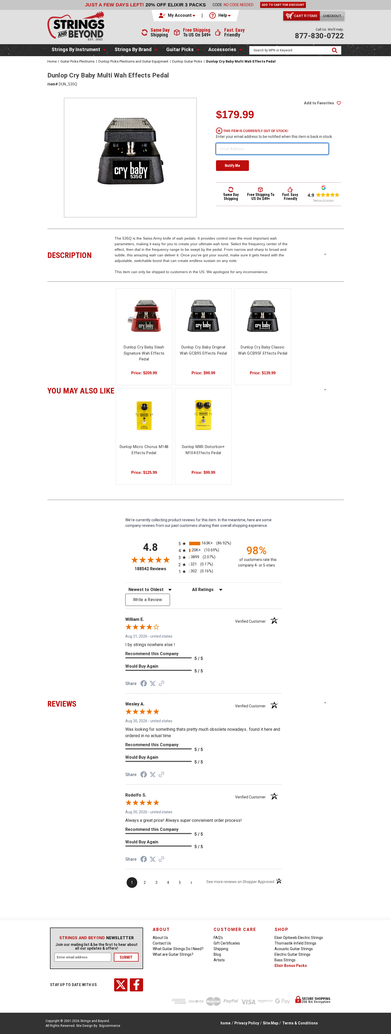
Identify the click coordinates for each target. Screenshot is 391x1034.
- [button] (325, 254)
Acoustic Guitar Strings (293, 949)
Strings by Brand (133, 49)
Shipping (221, 949)
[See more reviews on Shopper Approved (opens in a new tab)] (161, 684)
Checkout (332, 16)
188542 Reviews (155, 568)
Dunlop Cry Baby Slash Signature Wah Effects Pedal (144, 353)
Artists (219, 960)
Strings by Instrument (76, 49)
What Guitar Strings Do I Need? (178, 949)
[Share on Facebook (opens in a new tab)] (143, 684)
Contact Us (162, 943)
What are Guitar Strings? (173, 954)
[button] (177, 15)
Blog (217, 954)
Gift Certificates (227, 943)
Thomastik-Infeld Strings (295, 943)
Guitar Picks (180, 49)
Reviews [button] (81, 703)
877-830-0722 (319, 35)
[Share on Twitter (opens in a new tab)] (152, 684)
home (225, 1023)
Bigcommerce (109, 1026)
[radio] (203, 543)
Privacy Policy (246, 1023)
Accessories (222, 49)
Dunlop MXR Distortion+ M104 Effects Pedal (203, 449)
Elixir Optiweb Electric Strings (298, 937)
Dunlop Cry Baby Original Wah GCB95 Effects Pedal (203, 350)
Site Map (270, 1023)
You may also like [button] (81, 390)
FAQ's (218, 937)
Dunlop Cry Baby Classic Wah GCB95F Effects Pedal (262, 350)
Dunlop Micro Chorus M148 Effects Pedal (144, 449)
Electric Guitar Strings (292, 954)
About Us (160, 937)
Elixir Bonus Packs (290, 965)
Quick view (144, 316)
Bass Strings (285, 960)
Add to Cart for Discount (283, 5)
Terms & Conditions (300, 1023)
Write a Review (147, 599)
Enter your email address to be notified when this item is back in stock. (274, 136)
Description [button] (81, 254)
